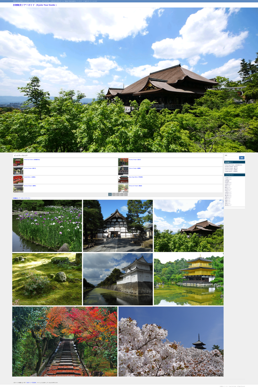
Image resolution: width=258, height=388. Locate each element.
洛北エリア (227, 198)
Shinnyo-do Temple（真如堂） (136, 185)
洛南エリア (227, 200)
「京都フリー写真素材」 (31, 382)
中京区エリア (228, 182)
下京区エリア (228, 179)
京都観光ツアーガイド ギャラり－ (22, 198)
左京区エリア (228, 193)
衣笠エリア (227, 203)
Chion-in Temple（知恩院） (135, 168)
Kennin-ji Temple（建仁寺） (30, 168)
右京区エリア (228, 189)
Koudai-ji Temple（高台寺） (135, 159)
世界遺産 (227, 180)
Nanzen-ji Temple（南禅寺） (30, 185)
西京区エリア (228, 205)
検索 (226, 155)
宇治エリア (227, 190)
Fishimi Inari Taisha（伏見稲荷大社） (32, 159)
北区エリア (227, 185)
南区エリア (227, 187)
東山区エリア (126, 165)
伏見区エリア (21, 165)
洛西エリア (227, 201)
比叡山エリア (228, 197)
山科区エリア (228, 192)
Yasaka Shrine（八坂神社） (231, 171)
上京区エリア (228, 177)
